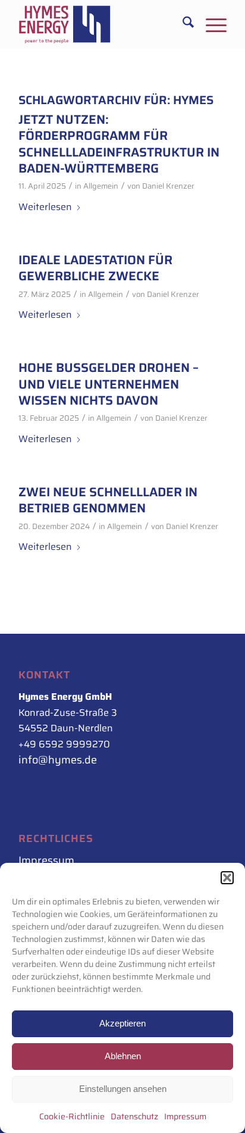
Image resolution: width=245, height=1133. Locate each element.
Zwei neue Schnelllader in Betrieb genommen (107, 500)
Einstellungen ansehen (123, 1089)
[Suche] (182, 24)
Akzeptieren (122, 1023)
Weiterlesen (45, 206)
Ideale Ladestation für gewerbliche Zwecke (95, 268)
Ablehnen (123, 1056)
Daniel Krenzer (168, 186)
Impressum (185, 1116)
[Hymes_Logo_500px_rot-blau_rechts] (101, 24)
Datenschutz (134, 1116)
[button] (227, 878)
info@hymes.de (57, 760)
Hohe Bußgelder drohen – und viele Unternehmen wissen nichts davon (108, 384)
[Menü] (210, 24)
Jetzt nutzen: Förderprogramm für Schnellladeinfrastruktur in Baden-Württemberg (118, 143)
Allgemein (100, 186)
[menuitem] (182, 24)
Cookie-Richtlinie (72, 1116)
